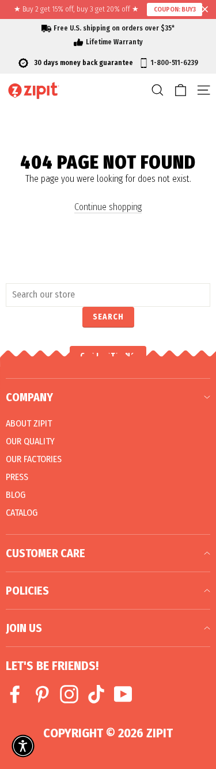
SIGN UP (159, 449)
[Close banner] (205, 10)
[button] (23, 745)
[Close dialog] (206, 332)
